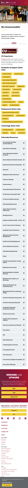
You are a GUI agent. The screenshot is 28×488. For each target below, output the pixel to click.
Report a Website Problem (6, 463)
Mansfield (3, 442)
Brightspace (20, 86)
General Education (6, 98)
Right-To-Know (4, 473)
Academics (4, 422)
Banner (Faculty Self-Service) (8, 83)
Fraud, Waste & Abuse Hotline (7, 471)
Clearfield (3, 444)
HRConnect (5, 118)
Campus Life (4, 431)
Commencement (6, 89)
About (3, 435)
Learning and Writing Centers (9, 102)
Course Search (16, 89)
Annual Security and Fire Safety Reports (9, 469)
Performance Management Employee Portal (12, 121)
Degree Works (15, 95)
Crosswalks (5, 92)
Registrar (5, 105)
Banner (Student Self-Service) (9, 80)
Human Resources (20, 115)
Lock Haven (3, 440)
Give (14, 414)
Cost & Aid (4, 428)
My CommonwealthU (5, 451)
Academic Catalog (18, 73)
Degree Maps (5, 95)
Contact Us (14, 410)
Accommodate (6, 77)
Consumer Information (5, 474)
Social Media (3, 462)
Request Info (14, 397)
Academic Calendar (7, 73)
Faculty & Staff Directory (8, 115)
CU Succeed (15, 92)
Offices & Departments (5, 450)
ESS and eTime (4, 457)
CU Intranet (21, 132)
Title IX (2, 476)
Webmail (4, 132)
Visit (14, 392)
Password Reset (19, 129)
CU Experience (4, 59)
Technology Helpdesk (7, 129)
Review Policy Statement (7, 482)
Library (20, 102)
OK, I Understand (7, 485)
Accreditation (3, 467)
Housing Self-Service (14, 105)
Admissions (4, 425)
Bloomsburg (3, 439)
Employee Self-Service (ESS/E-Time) (10, 112)
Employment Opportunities (6, 458)
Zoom (12, 132)
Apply (14, 388)
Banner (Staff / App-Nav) (8, 86)
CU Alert (2, 460)
